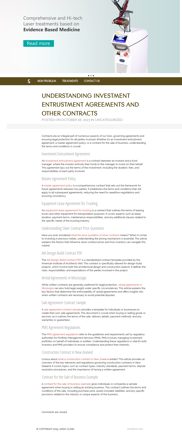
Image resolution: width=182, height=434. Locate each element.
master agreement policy (58, 185)
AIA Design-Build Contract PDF (64, 260)
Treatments (70, 81)
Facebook (132, 429)
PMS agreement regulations (62, 334)
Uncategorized (109, 120)
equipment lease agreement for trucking (68, 210)
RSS (141, 429)
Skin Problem (46, 81)
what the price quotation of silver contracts (95, 235)
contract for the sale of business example (67, 384)
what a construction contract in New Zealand (83, 359)
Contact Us (92, 81)
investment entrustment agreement (65, 160)
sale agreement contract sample (62, 309)
